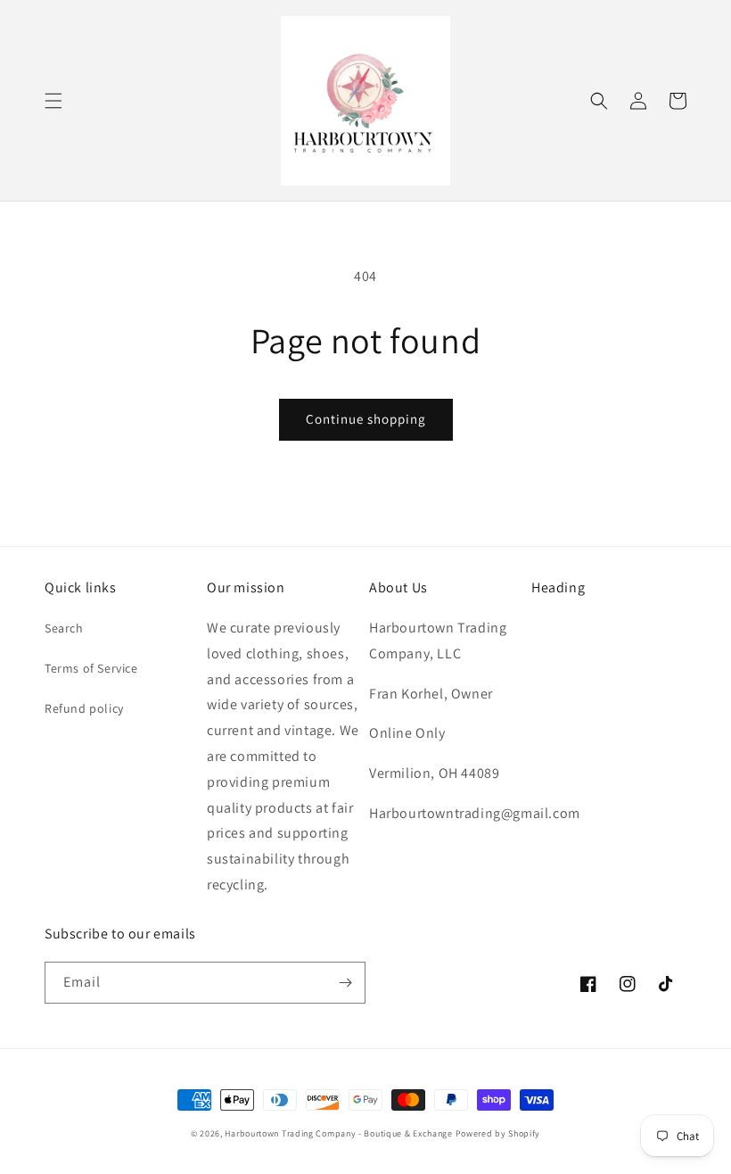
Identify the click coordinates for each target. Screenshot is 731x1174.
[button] (53, 100)
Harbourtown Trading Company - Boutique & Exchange (338, 1133)
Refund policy (84, 708)
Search (64, 628)
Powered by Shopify (498, 1133)
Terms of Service (91, 668)
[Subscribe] (345, 983)
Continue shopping (366, 418)
